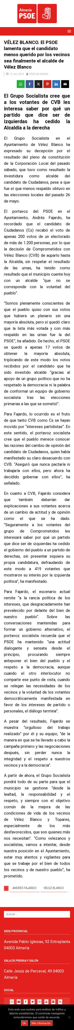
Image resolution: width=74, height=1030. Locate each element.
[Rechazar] (69, 1017)
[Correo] (19, 1001)
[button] (68, 31)
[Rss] (60, 1001)
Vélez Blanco (54, 888)
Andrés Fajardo (24, 888)
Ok (24, 1023)
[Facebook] (26, 1001)
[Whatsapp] (12, 1001)
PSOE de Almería (38, 73)
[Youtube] (46, 1001)
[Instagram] (39, 1001)
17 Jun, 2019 (16, 73)
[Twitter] (33, 1001)
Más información (41, 1023)
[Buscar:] (37, 914)
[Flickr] (53, 1001)
